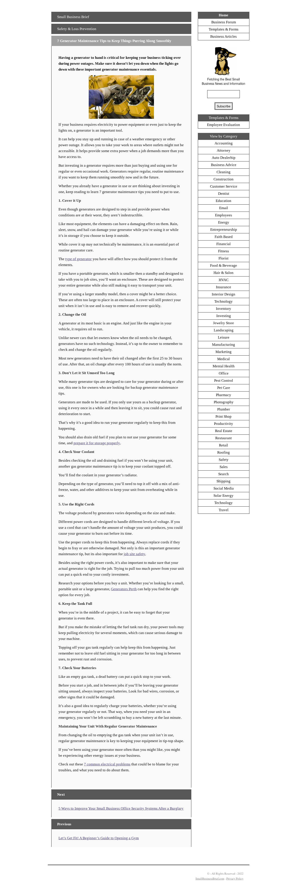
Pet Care (223, 388)
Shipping (223, 481)
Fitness (223, 251)
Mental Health (224, 366)
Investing (223, 316)
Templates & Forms (224, 29)
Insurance (223, 287)
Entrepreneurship (223, 229)
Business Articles (223, 36)
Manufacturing (223, 345)
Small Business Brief (73, 17)
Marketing (223, 352)
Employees (223, 215)
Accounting (224, 143)
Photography (224, 402)
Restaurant (223, 438)
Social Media (224, 488)
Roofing (223, 452)
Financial (223, 244)
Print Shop (223, 416)
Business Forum (223, 22)
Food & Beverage (223, 265)
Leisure (223, 337)
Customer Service (223, 186)
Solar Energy (224, 496)
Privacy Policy (235, 878)
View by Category (223, 136)
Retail (223, 445)
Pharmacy (223, 395)
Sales (224, 467)
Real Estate (223, 431)
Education (223, 201)
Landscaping (224, 330)
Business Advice (223, 165)
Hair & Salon (224, 273)
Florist (224, 258)
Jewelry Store (223, 323)
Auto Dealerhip (223, 158)
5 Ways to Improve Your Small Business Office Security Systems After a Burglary (121, 808)
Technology (223, 301)
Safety (224, 460)
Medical (223, 359)
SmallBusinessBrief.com (209, 878)
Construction (224, 179)
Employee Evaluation (223, 125)
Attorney (223, 150)
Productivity (223, 424)
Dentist (223, 194)
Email (223, 208)
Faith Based (224, 237)
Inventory (223, 309)
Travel (224, 510)
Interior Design (223, 294)
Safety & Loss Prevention (76, 29)
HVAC (224, 280)
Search (223, 474)
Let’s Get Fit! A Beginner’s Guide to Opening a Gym (98, 838)
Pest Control (223, 380)
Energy (223, 222)
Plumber (223, 409)
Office (224, 373)
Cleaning (223, 172)
